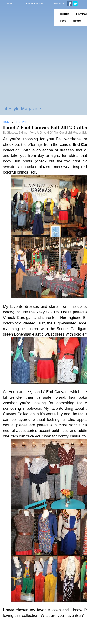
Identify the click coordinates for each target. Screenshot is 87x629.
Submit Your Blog (34, 3)
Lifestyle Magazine (22, 108)
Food (63, 20)
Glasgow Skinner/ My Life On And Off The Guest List (39, 132)
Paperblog (25, 17)
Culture (65, 14)
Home (9, 3)
